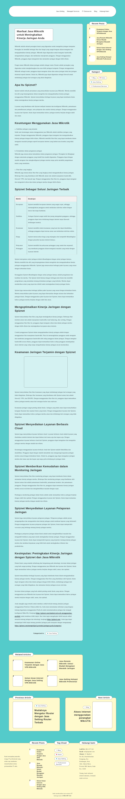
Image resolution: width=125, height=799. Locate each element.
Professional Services (100, 86)
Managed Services (73, 11)
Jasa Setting (60, 11)
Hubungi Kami (104, 11)
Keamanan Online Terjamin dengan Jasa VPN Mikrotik (34, 665)
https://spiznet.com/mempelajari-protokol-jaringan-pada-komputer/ (38, 625)
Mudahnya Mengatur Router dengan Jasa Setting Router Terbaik (44, 716)
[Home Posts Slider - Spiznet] (22, 11)
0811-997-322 (67, 795)
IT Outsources (87, 11)
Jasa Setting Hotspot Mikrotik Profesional (68, 680)
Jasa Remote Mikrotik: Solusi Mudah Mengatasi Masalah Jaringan (67, 664)
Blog (95, 11)
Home (103, 78)
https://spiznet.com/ (53, 619)
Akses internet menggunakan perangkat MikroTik (82, 716)
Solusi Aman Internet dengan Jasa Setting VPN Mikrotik (34, 680)
